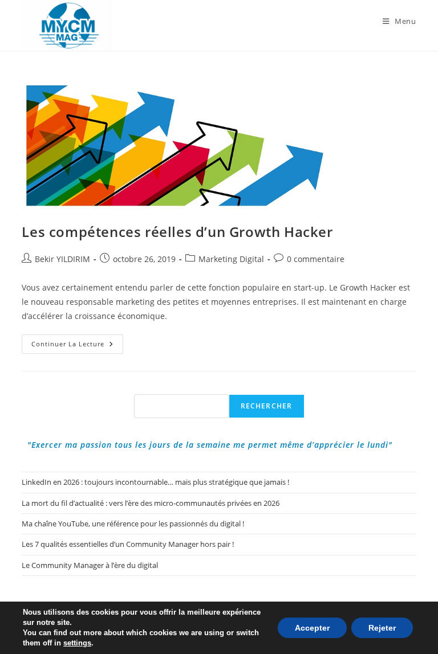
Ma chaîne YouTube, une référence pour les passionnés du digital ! (133, 523)
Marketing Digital (231, 259)
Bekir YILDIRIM (62, 259)
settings (77, 643)
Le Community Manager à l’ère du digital (90, 565)
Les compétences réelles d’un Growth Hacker (177, 231)
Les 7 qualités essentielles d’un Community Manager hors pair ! (128, 544)
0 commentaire (315, 259)
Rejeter (382, 627)
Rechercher (267, 406)
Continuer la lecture (77, 346)
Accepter (312, 627)
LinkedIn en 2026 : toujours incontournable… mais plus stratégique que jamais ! (155, 482)
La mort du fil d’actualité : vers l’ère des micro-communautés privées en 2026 (150, 503)
